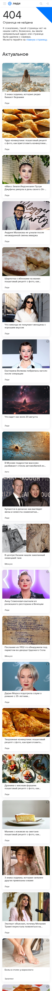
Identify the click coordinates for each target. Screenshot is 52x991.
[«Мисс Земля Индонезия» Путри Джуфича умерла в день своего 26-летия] (26, 176)
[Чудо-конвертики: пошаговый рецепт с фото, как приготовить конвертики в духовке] (26, 130)
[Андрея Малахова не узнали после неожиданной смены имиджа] (26, 222)
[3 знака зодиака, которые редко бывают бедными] (26, 84)
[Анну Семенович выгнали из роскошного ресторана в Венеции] (26, 591)
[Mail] (10, 3)
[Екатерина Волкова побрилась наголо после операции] (26, 361)
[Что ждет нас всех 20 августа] (26, 407)
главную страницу (36, 39)
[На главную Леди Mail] (16, 3)
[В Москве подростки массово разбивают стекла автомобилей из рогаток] (26, 453)
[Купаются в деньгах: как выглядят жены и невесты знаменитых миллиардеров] (26, 499)
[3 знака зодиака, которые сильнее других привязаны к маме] (26, 867)
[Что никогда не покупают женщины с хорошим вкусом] (26, 315)
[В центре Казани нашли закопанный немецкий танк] (26, 545)
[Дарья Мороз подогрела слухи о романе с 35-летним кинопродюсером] (26, 683)
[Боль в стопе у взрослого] (26, 960)
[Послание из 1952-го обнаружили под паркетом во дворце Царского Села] (26, 637)
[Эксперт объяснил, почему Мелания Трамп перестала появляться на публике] (26, 914)
